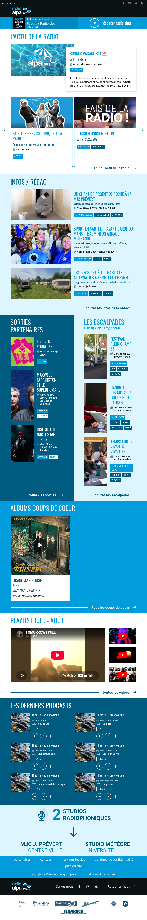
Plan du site (73, 866)
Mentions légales (73, 859)
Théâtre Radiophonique (45, 715)
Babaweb (112, 874)
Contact (45, 859)
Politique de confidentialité (114, 859)
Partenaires (22, 859)
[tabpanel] (42, 130)
